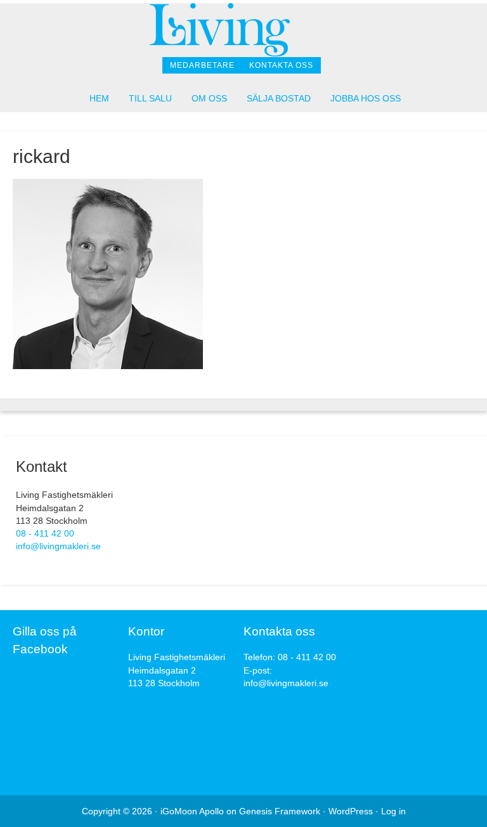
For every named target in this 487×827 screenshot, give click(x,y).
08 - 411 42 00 (45, 533)
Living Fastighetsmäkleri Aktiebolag (243, 30)
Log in (393, 811)
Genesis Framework (279, 811)
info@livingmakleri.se (58, 546)
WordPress (350, 811)
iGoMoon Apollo (192, 811)
